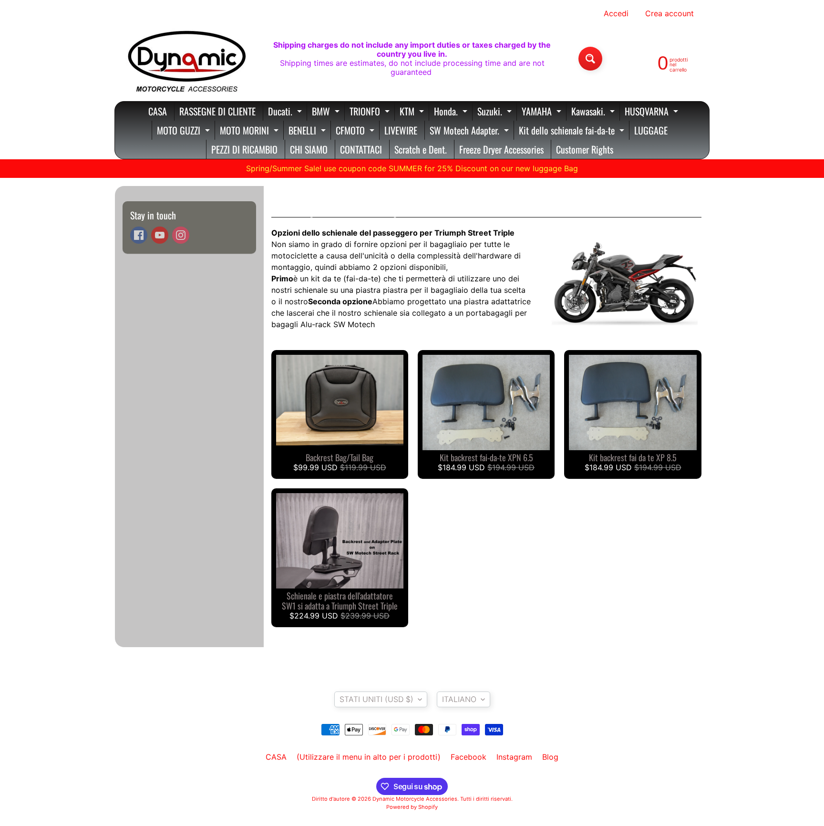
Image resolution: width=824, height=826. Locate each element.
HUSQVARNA (652, 112)
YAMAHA (543, 112)
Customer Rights (584, 149)
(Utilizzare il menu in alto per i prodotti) (369, 757)
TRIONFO (371, 112)
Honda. (452, 112)
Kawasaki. (594, 112)
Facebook (468, 757)
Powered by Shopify (412, 807)
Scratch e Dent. (420, 149)
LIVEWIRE (400, 130)
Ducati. (286, 112)
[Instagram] (180, 235)
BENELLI (308, 131)
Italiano (459, 699)
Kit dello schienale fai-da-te (573, 131)
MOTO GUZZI (184, 131)
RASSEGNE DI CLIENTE (217, 111)
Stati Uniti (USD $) (376, 699)
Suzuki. (495, 112)
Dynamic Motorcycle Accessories (414, 798)
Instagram (514, 757)
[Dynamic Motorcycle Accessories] (186, 58)
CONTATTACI (361, 149)
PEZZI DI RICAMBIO (244, 149)
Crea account (669, 13)
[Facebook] (138, 235)
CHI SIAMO (309, 149)
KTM (413, 112)
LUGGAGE (651, 130)
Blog (550, 757)
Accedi (616, 13)
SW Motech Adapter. (470, 131)
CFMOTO (356, 131)
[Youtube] (159, 235)
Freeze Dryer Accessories (501, 149)
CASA (157, 111)
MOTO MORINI (250, 131)
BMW (327, 112)
